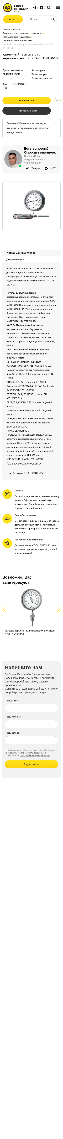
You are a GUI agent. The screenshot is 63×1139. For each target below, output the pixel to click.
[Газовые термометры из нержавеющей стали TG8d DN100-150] (31, 614)
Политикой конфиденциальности (35, 755)
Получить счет (27, 100)
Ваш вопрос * (13, 732)
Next (58, 608)
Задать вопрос (31, 764)
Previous (5, 608)
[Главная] (15, 7)
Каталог (13, 19)
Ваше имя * (12, 700)
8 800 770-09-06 (32, 163)
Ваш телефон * (14, 716)
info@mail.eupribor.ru (35, 159)
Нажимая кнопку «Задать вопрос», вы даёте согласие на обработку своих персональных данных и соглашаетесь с (31, 753)
